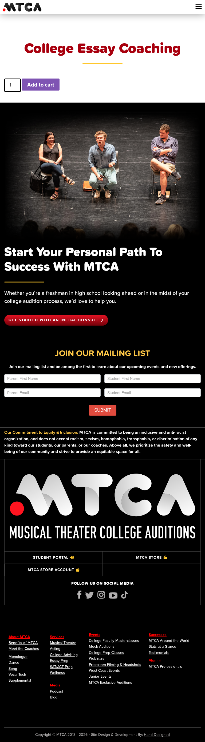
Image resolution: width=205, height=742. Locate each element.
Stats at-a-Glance (162, 646)
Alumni (155, 660)
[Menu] (198, 6)
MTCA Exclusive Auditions (110, 682)
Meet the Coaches (24, 648)
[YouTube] (113, 595)
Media (55, 685)
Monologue (18, 656)
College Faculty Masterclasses (114, 640)
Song (13, 668)
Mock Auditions (102, 646)
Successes (158, 634)
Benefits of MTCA (23, 642)
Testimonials (159, 652)
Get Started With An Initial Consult (53, 320)
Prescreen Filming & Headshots (115, 664)
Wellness (57, 672)
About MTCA (19, 636)
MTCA (22, 7)
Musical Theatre (63, 642)
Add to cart (40, 84)
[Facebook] (79, 595)
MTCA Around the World (169, 640)
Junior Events (100, 676)
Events (94, 634)
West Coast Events (104, 670)
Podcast (56, 691)
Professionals (171, 666)
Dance (14, 662)
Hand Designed (157, 734)
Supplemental (20, 680)
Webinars (96, 658)
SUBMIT (102, 410)
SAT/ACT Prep (61, 666)
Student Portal (50, 557)
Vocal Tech (17, 674)
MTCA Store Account (51, 569)
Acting (55, 648)
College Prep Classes (106, 652)
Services (57, 636)
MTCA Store (149, 557)
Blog (53, 697)
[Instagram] (101, 595)
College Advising (64, 654)
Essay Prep (59, 660)
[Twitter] (89, 595)
